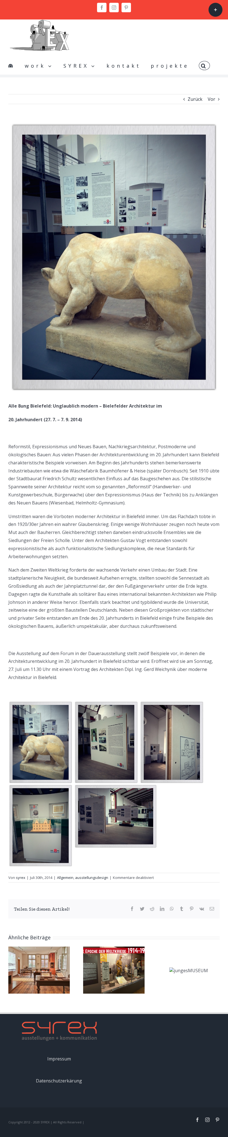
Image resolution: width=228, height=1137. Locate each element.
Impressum (59, 1059)
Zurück (195, 99)
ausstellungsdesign (91, 877)
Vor (211, 99)
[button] (204, 63)
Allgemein (65, 877)
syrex (20, 877)
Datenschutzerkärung (59, 1081)
